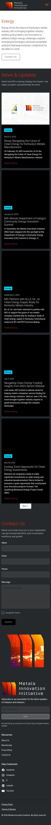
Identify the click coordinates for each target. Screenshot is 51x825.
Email (4, 556)
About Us (5, 740)
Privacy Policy (7, 804)
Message (6, 582)
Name (4, 543)
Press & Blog (7, 750)
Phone (4, 569)
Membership (7, 745)
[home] (16, 5)
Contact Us (11, 57)
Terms (17, 613)
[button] (46, 5)
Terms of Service (9, 809)
